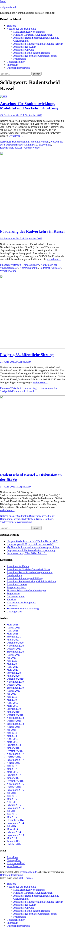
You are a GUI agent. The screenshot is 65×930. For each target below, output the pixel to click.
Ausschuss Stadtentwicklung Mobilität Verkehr (38, 43)
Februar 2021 (14, 636)
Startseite (11, 25)
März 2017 (12, 771)
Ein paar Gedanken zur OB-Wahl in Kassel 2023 (32, 541)
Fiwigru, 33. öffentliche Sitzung (27, 354)
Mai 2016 (12, 799)
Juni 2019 (12, 696)
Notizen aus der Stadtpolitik (21, 28)
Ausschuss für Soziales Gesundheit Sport (34, 55)
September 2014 (15, 823)
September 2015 (15, 808)
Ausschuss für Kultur (24, 46)
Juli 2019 (11, 693)
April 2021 (12, 630)
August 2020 (13, 654)
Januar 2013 (13, 841)
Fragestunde (19, 58)
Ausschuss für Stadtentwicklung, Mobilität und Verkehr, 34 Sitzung (29, 105)
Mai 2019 (12, 699)
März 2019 (12, 705)
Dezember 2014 (15, 820)
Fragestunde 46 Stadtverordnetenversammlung (31, 550)
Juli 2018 (11, 729)
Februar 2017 (14, 774)
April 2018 (12, 738)
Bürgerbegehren (37, 516)
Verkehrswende (31, 147)
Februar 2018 (14, 744)
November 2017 (15, 753)
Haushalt (11, 599)
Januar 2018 (13, 747)
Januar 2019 (13, 711)
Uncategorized (14, 611)
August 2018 (13, 726)
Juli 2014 (11, 826)
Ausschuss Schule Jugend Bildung (31, 52)
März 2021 (12, 633)
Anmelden (12, 857)
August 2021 (13, 627)
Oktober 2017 (14, 756)
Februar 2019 (14, 708)
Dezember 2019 (15, 678)
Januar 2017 (13, 777)
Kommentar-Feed (16, 863)
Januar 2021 (13, 639)
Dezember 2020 (15, 642)
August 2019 (13, 690)
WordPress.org (14, 866)
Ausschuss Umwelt (23, 49)
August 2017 (13, 762)
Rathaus (48, 519)
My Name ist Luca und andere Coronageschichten (33, 547)
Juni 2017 (12, 765)
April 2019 (12, 702)
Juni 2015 (12, 814)
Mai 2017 (12, 768)
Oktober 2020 (14, 648)
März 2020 (12, 669)
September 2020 (15, 651)
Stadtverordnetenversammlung (29, 31)
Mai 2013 (12, 838)
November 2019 (15, 681)
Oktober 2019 (14, 684)
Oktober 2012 (14, 844)
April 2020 (12, 666)
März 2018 (12, 741)
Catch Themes (24, 878)
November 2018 (15, 717)
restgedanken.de (8, 7)
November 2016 (15, 783)
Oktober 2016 (14, 786)
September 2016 (15, 790)
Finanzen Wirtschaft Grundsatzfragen (32, 34)
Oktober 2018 (14, 720)
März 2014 (12, 829)
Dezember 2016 (15, 780)
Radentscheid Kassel (11, 147)
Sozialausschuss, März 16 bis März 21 (27, 553)
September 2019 (15, 687)
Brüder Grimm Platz (26, 144)
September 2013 (15, 835)
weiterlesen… (16, 135)
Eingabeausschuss (16, 587)
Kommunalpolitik (29, 267)
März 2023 (12, 624)
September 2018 (15, 723)
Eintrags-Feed (14, 860)
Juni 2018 (12, 732)
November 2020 (15, 645)
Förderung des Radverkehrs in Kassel (32, 231)
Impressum (12, 64)
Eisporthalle (45, 144)
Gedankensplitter (15, 61)
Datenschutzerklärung (18, 67)
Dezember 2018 (15, 714)
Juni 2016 (12, 796)
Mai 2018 (12, 735)
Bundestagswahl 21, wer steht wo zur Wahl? (30, 544)
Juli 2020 (11, 657)
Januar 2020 (13, 675)
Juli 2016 (11, 793)
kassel (15, 267)
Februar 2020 (14, 672)
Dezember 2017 (15, 750)
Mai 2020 (12, 663)
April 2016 (12, 802)
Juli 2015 (11, 811)
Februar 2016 (14, 805)
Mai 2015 (12, 817)
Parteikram (12, 605)
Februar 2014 (14, 832)
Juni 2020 (12, 660)
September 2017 (15, 759)
